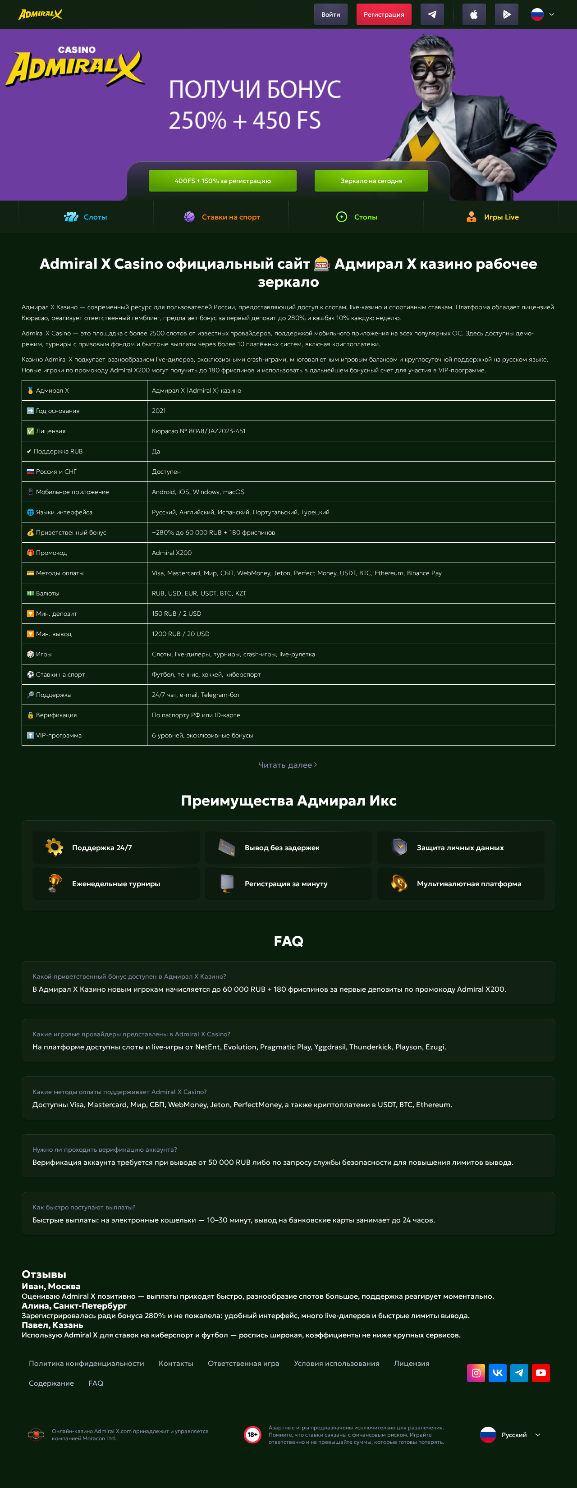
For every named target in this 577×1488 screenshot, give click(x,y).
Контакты (176, 1363)
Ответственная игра (243, 1363)
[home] (41, 14)
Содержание (51, 1382)
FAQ (95, 1382)
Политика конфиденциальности (86, 1363)
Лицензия (412, 1363)
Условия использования (337, 1363)
